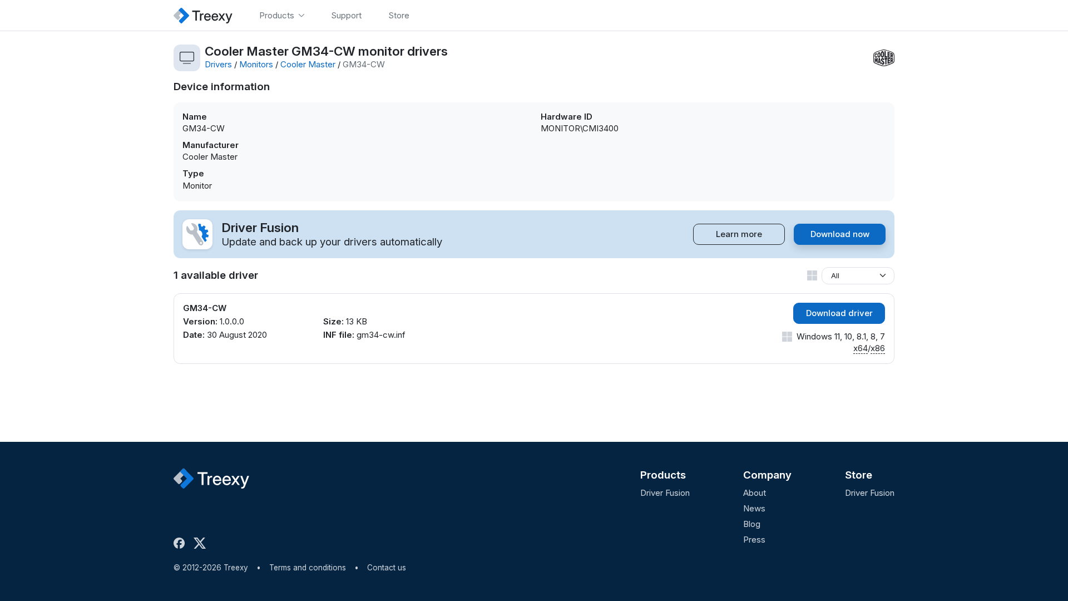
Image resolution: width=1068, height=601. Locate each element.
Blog (751, 524)
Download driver (839, 313)
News (754, 508)
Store (858, 475)
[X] (202, 543)
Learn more (739, 234)
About (754, 492)
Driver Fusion (665, 492)
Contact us (386, 567)
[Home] (203, 15)
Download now (839, 234)
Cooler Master (307, 64)
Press (754, 539)
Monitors (256, 64)
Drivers (218, 64)
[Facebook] (181, 543)
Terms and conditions (307, 567)
